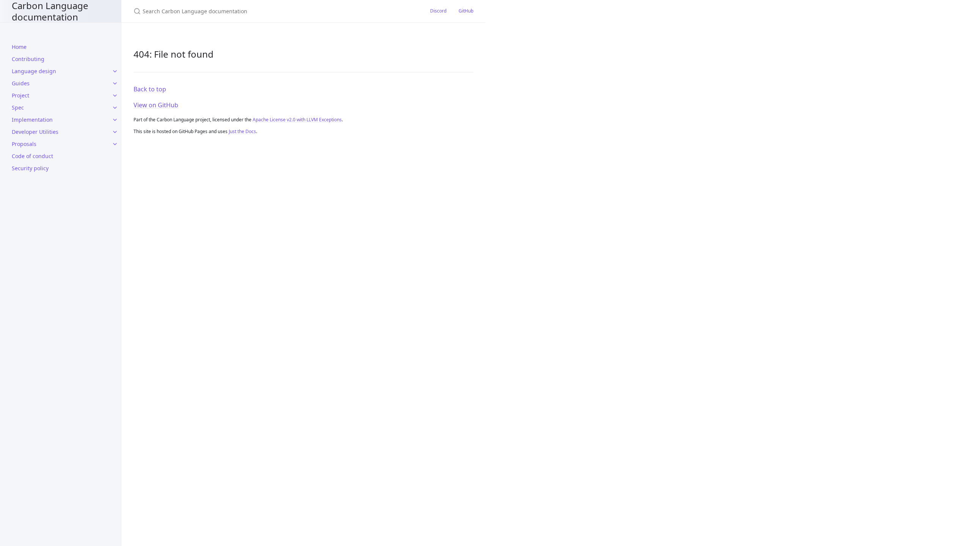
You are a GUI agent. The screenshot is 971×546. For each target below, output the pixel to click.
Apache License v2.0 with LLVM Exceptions (297, 119)
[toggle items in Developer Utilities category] (115, 132)
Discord (438, 11)
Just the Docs (242, 131)
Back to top (150, 89)
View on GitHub (156, 105)
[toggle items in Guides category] (115, 83)
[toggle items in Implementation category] (115, 120)
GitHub (466, 11)
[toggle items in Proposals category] (115, 144)
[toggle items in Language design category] (115, 71)
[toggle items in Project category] (115, 95)
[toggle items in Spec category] (115, 108)
